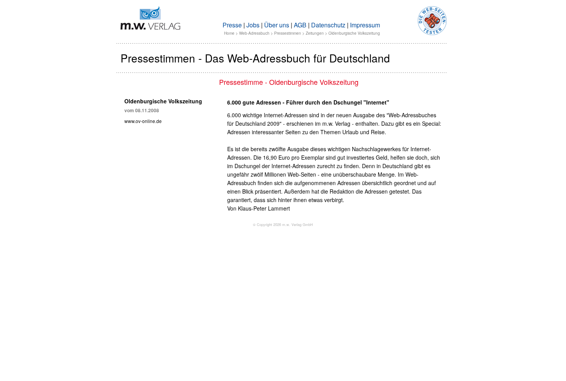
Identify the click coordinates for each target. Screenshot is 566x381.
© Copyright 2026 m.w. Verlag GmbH (283, 224)
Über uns (276, 24)
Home (229, 33)
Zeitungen (315, 33)
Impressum (365, 24)
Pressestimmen (287, 33)
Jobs (253, 24)
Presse (232, 24)
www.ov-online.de (143, 121)
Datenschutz (328, 24)
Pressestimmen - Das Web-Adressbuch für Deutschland (255, 58)
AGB (300, 24)
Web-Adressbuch (254, 33)
